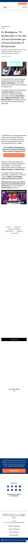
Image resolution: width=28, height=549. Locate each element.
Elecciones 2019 (17, 227)
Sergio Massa (20, 231)
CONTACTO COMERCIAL (14, 532)
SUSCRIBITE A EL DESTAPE (13, 155)
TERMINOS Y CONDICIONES (14, 526)
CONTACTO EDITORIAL (14, 535)
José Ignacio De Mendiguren (14, 229)
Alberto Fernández (9, 231)
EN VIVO (25, 7)
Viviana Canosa (14, 233)
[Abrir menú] (2, 4)
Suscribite (14, 471)
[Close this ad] (27, 541)
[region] (14, 21)
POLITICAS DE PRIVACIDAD (14, 529)
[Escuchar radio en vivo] (2, 7)
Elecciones (8, 227)
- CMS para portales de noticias (15, 540)
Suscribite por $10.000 (23, 3)
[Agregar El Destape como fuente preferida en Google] (14, 59)
